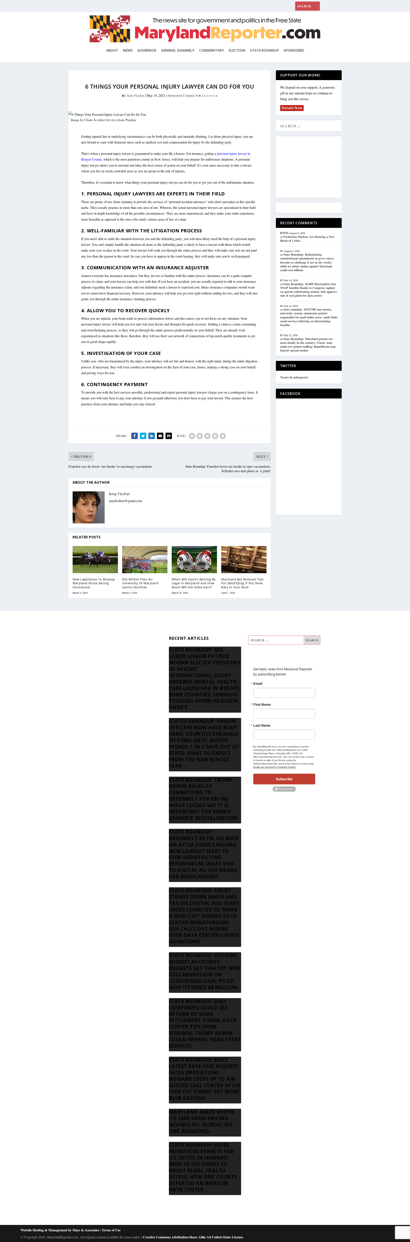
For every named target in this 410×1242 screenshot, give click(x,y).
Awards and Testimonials (107, 651)
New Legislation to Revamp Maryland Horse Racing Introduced (94, 583)
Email (257, 683)
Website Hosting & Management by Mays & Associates (60, 1229)
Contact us (97, 702)
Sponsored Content (181, 95)
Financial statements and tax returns (114, 661)
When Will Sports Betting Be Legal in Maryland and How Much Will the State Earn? (194, 583)
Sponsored (294, 50)
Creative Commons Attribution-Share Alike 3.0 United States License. (193, 1237)
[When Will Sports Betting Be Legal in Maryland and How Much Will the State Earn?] (194, 559)
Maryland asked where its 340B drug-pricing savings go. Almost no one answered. (202, 1121)
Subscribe (284, 778)
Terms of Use (111, 1229)
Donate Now (292, 107)
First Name (262, 704)
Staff (93, 640)
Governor (146, 50)
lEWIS (284, 233)
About (112, 50)
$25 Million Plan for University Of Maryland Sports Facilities (140, 583)
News (128, 50)
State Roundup (264, 50)
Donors (95, 671)
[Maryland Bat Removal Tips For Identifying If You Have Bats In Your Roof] (243, 559)
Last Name (262, 725)
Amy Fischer (135, 95)
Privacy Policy (99, 692)
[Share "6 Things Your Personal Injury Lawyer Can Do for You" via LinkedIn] (151, 436)
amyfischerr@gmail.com (125, 500)
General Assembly (177, 50)
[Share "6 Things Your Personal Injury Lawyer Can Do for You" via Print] (168, 436)
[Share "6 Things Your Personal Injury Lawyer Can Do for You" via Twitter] (143, 436)
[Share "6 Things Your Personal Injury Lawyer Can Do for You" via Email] (160, 436)
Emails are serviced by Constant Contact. (274, 767)
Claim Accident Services (100, 119)
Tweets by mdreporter (294, 377)
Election (237, 50)
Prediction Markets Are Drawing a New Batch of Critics (307, 238)
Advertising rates (101, 681)
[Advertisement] (311, 167)
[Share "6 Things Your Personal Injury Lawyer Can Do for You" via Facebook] (134, 436)
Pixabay (130, 119)
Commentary (211, 50)
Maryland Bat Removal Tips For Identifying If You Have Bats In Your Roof (242, 583)
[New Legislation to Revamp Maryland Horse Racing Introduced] (95, 559)
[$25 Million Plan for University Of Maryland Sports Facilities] (144, 559)
